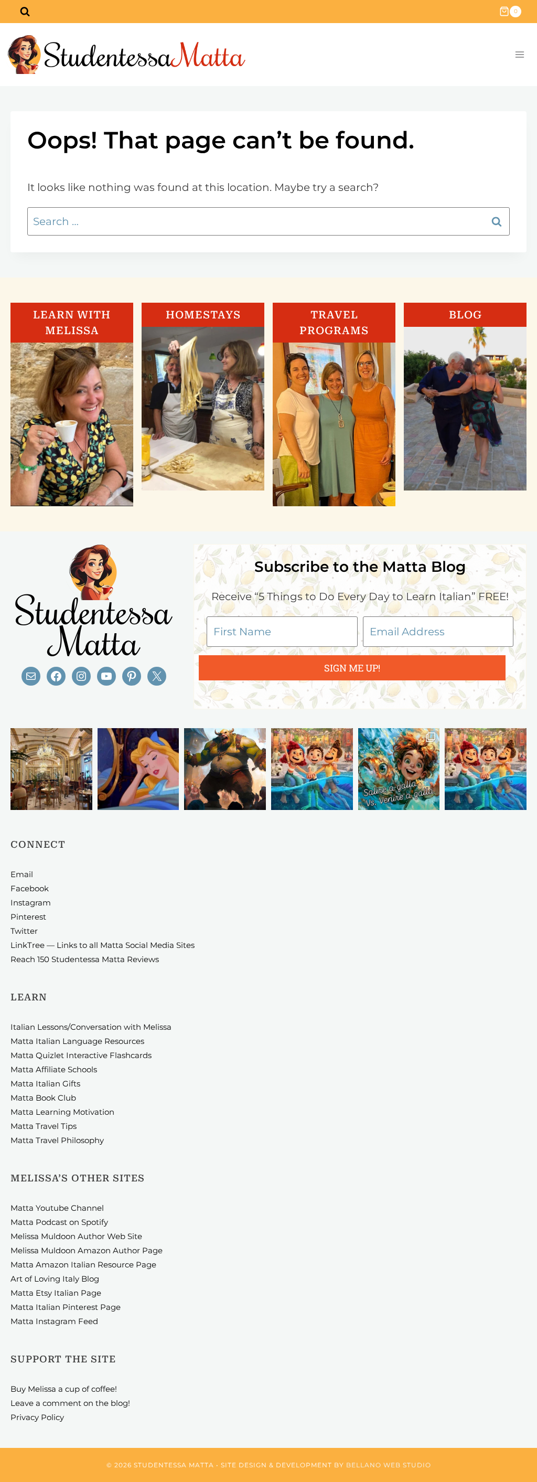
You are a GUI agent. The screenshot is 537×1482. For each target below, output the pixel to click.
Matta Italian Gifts (45, 1084)
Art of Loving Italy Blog (54, 1279)
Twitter (24, 931)
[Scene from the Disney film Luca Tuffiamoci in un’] (312, 769)
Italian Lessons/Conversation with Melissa (90, 1027)
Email (21, 874)
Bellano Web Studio (388, 1465)
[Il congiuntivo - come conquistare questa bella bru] (225, 769)
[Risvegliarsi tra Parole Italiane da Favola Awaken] (138, 769)
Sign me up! (352, 668)
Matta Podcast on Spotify (59, 1222)
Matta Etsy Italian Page (55, 1293)
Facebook (29, 888)
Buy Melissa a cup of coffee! (63, 1389)
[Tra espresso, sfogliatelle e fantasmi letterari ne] (51, 769)
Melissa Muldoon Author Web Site (76, 1236)
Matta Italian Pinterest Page (65, 1307)
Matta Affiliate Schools (53, 1069)
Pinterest (28, 917)
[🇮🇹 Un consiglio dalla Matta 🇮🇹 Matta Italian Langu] (399, 769)
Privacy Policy (37, 1417)
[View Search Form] (25, 11)
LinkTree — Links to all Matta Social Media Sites (102, 945)
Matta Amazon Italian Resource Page (83, 1265)
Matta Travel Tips (43, 1126)
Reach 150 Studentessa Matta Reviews (84, 959)
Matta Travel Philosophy (57, 1140)
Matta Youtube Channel (57, 1208)
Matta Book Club (43, 1098)
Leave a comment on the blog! (70, 1403)
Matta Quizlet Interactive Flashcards (81, 1055)
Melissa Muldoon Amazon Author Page (86, 1250)
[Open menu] (519, 55)
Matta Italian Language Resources (77, 1041)
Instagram (30, 903)
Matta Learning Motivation (62, 1112)
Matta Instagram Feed (54, 1321)
